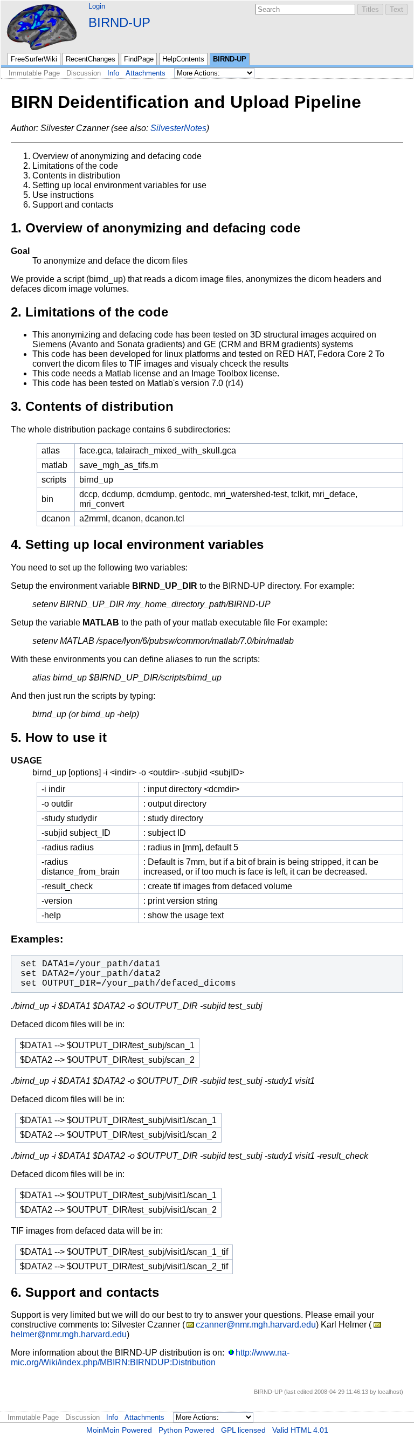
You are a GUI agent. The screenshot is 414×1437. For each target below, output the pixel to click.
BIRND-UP (119, 22)
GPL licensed (243, 1430)
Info (113, 73)
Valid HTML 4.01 (300, 1430)
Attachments (145, 73)
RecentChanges (90, 59)
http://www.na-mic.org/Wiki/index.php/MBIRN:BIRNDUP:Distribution (150, 1357)
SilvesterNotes (178, 128)
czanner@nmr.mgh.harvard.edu (256, 1324)
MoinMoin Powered (119, 1430)
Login (96, 6)
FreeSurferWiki (34, 59)
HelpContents (183, 59)
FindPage (139, 59)
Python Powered (186, 1430)
